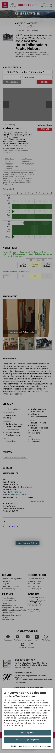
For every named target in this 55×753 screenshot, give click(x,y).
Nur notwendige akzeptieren (27, 740)
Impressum (46, 746)
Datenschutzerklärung (32, 746)
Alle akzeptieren (27, 733)
